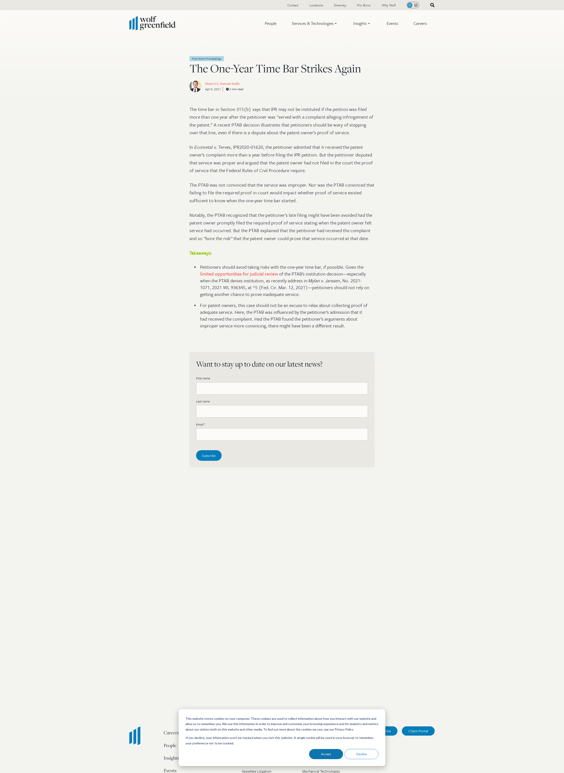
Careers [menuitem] (171, 732)
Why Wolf (389, 5)
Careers (420, 23)
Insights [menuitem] (171, 758)
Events (392, 23)
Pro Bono (364, 5)
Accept (326, 754)
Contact (292, 5)
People (270, 23)
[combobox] (431, 5)
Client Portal (418, 731)
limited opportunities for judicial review (239, 273)
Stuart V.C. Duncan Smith (222, 83)
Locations (316, 5)
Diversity (340, 5)
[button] (315, 23)
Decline (361, 754)
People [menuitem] (170, 745)
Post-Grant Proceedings (206, 59)
